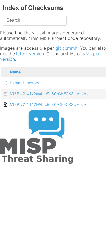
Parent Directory (24, 83)
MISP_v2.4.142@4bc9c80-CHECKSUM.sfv (48, 104)
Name (15, 72)
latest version (30, 53)
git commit (66, 48)
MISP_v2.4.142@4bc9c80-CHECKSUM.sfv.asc (52, 93)
